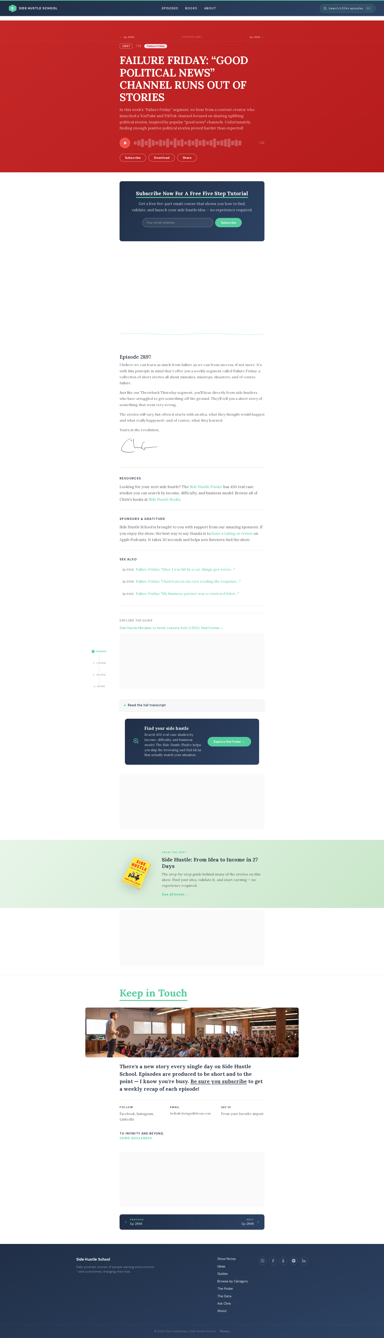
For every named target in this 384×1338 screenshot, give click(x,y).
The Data (224, 1296)
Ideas (221, 1266)
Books (191, 8)
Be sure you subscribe (218, 1081)
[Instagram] (263, 1261)
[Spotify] (294, 1261)
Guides (222, 1274)
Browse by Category (232, 1281)
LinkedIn (127, 1119)
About (210, 8)
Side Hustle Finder (206, 486)
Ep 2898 (255, 37)
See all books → (175, 894)
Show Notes (226, 1259)
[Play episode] (125, 143)
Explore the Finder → (229, 742)
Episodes (170, 8)
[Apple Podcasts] (283, 1261)
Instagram (144, 1114)
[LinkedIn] (304, 1261)
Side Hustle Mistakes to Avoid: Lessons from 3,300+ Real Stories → (172, 628)
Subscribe (133, 158)
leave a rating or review (232, 533)
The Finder (225, 1289)
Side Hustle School (93, 1259)
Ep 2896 (129, 37)
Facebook (127, 1114)
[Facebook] (273, 1261)
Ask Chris (224, 1304)
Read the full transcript (147, 705)
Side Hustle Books (164, 499)
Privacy (225, 1331)
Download (162, 158)
